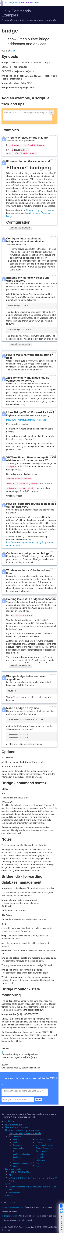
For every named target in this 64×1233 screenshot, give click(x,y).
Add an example (13, 1124)
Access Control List (44, 1148)
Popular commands (19, 1172)
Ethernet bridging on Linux (38, 210)
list (5, 2)
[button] (51, 112)
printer (15, 1165)
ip (14, 50)
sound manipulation (44, 1145)
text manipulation (43, 1139)
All (10, 1174)
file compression (43, 1151)
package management (22, 1162)
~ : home (9, 1121)
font (37, 1162)
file (14, 1151)
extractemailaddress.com (12, 1206)
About (7, 1183)
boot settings (41, 1154)
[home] (1, 3)
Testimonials (14, 1192)
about (36, 2)
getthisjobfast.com (9, 1215)
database (17, 1157)
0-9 (10, 1177)
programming (18, 1148)
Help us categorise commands (25, 1133)
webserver (40, 1160)
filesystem (17, 1145)
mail (37, 1165)
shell (15, 1142)
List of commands (13, 1168)
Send (38, 1099)
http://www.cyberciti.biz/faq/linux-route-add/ (26, 419)
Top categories (15, 1136)
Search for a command (17, 1127)
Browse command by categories (22, 1130)
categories (13, 2)
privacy (39, 1142)
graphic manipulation (21, 1154)
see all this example (20, 227)
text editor (40, 1157)
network (16, 1139)
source (52, 135)
